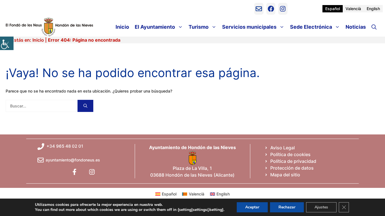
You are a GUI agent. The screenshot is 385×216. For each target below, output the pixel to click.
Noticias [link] (356, 27)
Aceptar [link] (252, 207)
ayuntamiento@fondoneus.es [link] (73, 160)
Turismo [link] (199, 27)
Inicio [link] (122, 27)
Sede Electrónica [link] (311, 27)
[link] (7, 43)
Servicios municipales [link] (249, 27)
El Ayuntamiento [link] (155, 27)
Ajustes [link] (321, 207)
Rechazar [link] (286, 207)
